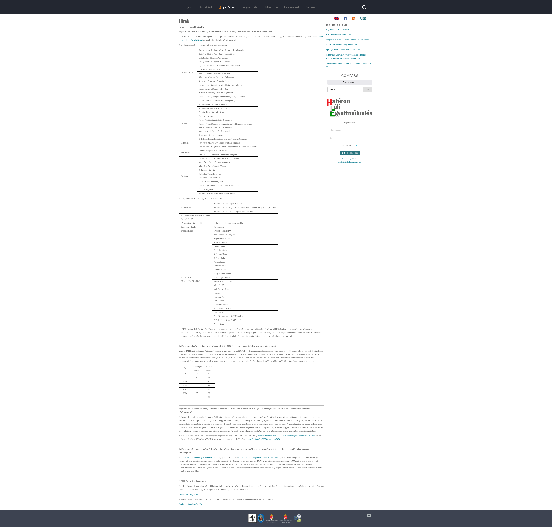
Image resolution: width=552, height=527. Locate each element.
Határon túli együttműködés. (190, 504)
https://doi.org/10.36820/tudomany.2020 (264, 439)
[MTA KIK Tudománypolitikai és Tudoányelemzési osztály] (297, 518)
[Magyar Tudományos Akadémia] (261, 518)
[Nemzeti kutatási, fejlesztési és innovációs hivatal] (272, 518)
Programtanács (250, 7)
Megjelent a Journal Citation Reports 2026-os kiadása (347, 40)
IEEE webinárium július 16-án (338, 35)
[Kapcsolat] (363, 18)
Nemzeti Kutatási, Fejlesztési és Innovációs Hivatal (259, 457)
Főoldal (189, 7)
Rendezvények (291, 7)
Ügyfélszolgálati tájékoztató (337, 30)
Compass (310, 7)
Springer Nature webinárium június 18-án (343, 50)
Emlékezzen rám (348, 145)
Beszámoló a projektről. (188, 494)
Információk (271, 7)
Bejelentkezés (349, 153)
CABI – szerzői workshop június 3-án (341, 45)
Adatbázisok (206, 7)
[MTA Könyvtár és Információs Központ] (252, 518)
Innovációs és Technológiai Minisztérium (198, 457)
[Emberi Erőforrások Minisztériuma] (285, 518)
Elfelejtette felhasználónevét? (349, 162)
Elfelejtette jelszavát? (349, 158)
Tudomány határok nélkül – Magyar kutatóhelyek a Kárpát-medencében (286, 436)
